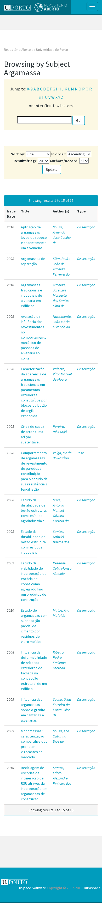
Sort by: (18, 154)
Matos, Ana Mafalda (61, 613)
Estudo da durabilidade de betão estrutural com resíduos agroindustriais (34, 510)
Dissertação (86, 227)
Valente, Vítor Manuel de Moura (62, 374)
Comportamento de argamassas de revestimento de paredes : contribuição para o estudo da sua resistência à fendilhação (34, 471)
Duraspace (92, 888)
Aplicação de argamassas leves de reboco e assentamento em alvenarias (34, 237)
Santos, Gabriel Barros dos (61, 536)
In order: (58, 154)
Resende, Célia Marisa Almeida (62, 568)
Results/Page (25, 160)
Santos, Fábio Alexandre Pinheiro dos (62, 775)
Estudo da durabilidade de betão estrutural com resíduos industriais (34, 542)
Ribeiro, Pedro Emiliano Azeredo (59, 660)
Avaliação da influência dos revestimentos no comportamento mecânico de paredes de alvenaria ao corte (34, 337)
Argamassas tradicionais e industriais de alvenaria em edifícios (31, 295)
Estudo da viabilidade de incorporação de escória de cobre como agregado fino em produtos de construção (34, 581)
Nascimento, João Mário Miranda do (62, 321)
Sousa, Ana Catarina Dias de (61, 736)
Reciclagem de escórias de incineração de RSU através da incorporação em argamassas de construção (34, 783)
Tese (80, 452)
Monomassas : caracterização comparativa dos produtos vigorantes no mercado (34, 744)
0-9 (30, 88)
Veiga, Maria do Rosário (62, 455)
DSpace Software (32, 888)
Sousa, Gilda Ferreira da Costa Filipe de (62, 707)
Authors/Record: (64, 160)
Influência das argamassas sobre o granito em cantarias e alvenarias (33, 710)
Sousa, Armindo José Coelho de (62, 235)
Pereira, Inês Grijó (60, 429)
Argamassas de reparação (33, 261)
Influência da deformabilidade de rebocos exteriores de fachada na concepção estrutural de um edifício (34, 670)
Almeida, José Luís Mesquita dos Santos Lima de (61, 295)
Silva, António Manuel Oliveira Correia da (61, 510)
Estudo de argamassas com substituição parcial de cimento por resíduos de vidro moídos (34, 626)
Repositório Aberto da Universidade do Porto (36, 49)
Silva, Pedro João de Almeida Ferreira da (61, 266)
